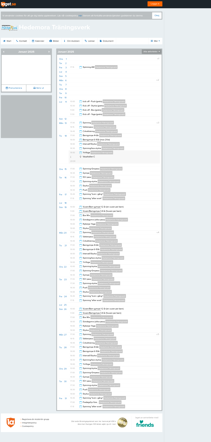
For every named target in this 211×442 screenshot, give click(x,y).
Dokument (107, 41)
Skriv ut (40, 88)
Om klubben (73, 41)
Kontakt (23, 41)
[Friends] (145, 424)
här (80, 15)
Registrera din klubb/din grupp (35, 419)
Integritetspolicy (29, 422)
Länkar (91, 41)
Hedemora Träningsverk (106, 67)
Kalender (39, 41)
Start (8, 41)
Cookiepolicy (28, 426)
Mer (156, 41)
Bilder (55, 41)
